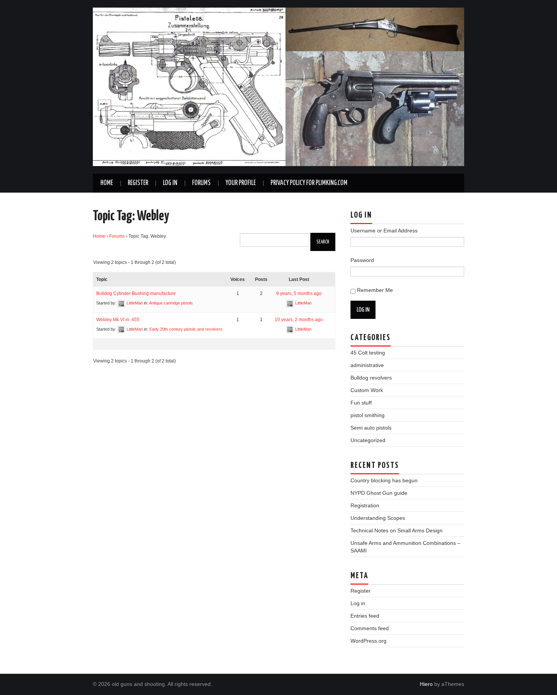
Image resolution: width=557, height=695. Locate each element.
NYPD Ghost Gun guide (378, 493)
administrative (367, 365)
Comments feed (369, 628)
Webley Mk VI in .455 (117, 319)
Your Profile (240, 183)
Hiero (426, 684)
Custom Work (366, 390)
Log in (357, 603)
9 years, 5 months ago (299, 293)
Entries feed (364, 616)
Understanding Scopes (377, 518)
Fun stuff (361, 403)
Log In (170, 183)
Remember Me (375, 290)
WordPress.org (368, 641)
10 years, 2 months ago (299, 319)
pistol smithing (367, 415)
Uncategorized (367, 440)
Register (138, 183)
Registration (364, 505)
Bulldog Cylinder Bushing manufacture (136, 293)
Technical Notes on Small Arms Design (396, 530)
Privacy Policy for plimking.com (309, 183)
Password (362, 260)
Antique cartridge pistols (171, 303)
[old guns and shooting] (278, 86)
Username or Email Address (384, 230)
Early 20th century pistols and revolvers (185, 329)
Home (106, 183)
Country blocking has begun (384, 480)
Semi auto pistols (370, 428)
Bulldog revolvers (371, 378)
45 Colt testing (367, 353)
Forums (201, 183)
